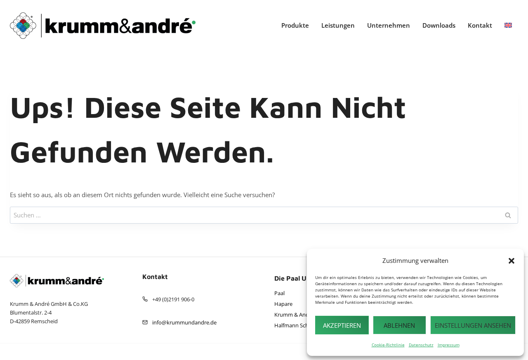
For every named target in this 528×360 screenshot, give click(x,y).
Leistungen (338, 25)
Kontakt (480, 25)
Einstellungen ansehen (473, 325)
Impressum (449, 345)
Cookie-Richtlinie (388, 345)
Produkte (295, 25)
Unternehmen (388, 25)
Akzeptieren (342, 325)
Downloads (438, 25)
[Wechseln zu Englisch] (508, 25)
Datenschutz (421, 345)
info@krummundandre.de (184, 322)
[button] (511, 261)
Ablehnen (399, 325)
